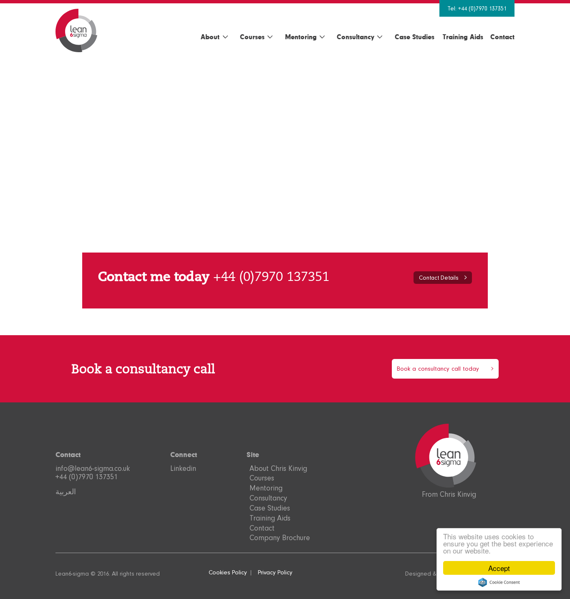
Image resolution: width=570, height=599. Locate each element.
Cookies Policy (228, 572)
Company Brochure (280, 537)
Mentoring (301, 37)
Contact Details (439, 278)
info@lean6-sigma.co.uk (92, 468)
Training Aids (463, 37)
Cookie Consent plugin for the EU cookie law (499, 582)
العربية (65, 492)
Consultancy (355, 37)
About (210, 37)
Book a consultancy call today (438, 368)
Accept (499, 568)
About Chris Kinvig (278, 468)
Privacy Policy (275, 572)
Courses (252, 37)
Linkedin (183, 468)
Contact (502, 37)
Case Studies (414, 37)
